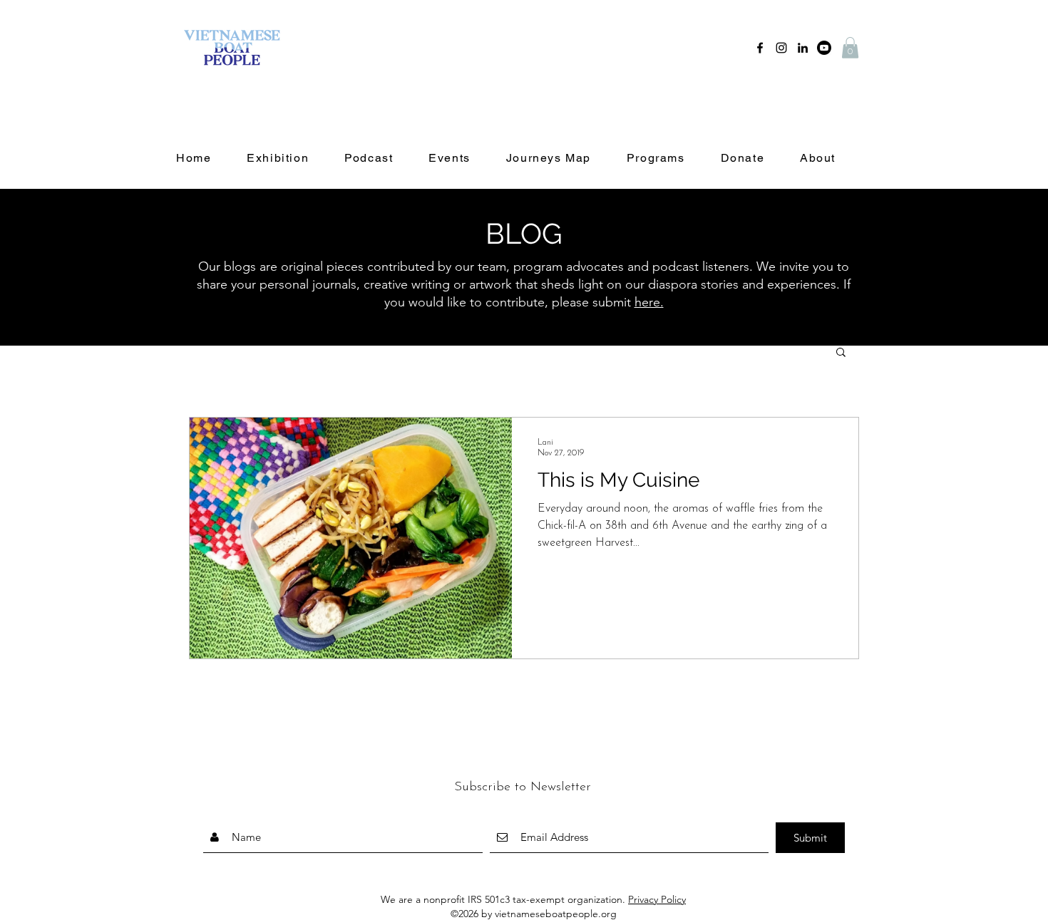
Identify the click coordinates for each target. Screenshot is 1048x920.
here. (649, 302)
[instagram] (781, 48)
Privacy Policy (657, 899)
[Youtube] (824, 48)
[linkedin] (803, 48)
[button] (850, 47)
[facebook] (760, 48)
